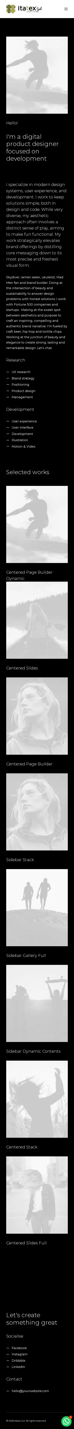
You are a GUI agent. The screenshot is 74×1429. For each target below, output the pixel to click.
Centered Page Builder (29, 763)
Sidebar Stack (20, 859)
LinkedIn (18, 1367)
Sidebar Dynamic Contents (33, 1051)
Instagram (20, 1354)
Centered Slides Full (26, 1242)
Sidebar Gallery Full (26, 955)
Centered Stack (21, 1146)
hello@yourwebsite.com (30, 1391)
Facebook (19, 1348)
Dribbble (18, 1361)
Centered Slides (22, 668)
